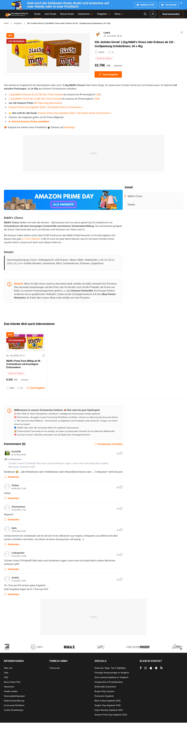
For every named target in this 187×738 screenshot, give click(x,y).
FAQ (6, 677)
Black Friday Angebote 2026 (108, 700)
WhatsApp (69, 127)
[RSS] (161, 667)
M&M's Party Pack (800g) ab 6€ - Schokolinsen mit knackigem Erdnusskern (24, 364)
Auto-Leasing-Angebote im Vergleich (111, 677)
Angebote (18, 23)
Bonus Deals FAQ (12, 682)
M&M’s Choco (135, 196)
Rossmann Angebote (104, 696)
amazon (118, 65)
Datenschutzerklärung (14, 700)
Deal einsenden (171, 14)
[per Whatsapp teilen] (145, 667)
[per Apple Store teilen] (151, 667)
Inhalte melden (11, 691)
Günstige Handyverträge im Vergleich (112, 672)
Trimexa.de (54, 668)
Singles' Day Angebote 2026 (108, 705)
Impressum (9, 686)
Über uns (8, 668)
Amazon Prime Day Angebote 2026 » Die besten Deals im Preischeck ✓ (46, 107)
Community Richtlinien (14, 705)
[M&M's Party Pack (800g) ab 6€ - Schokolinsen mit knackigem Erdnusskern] (25, 342)
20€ (97, 99)
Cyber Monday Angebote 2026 (109, 710)
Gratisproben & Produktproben (109, 682)
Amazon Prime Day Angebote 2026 (111, 714)
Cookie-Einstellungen (14, 710)
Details (131, 204)
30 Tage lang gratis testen (47, 103)
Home (6, 23)
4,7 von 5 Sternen (31, 239)
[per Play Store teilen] (156, 667)
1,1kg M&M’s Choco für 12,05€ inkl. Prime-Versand (35, 99)
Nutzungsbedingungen (14, 696)
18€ (98, 94)
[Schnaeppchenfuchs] (16, 14)
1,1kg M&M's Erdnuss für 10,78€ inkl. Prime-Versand (36, 94)
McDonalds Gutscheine (105, 686)
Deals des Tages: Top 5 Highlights (110, 668)
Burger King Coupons (104, 691)
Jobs (6, 672)
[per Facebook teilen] (140, 667)
